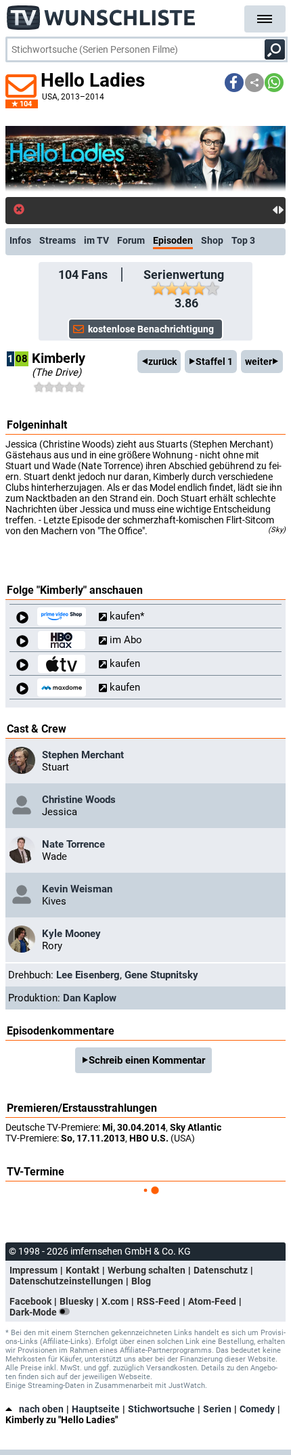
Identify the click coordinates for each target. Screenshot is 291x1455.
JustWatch (187, 1385)
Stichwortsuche (161, 1409)
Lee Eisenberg (88, 975)
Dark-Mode (34, 1312)
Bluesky (76, 1301)
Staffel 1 (214, 361)
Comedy (257, 1409)
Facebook (30, 1301)
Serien (217, 1409)
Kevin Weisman (77, 889)
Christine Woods (79, 800)
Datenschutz (221, 1270)
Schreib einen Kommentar (147, 1060)
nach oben (41, 1409)
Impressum (33, 1270)
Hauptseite (96, 1409)
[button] (234, 82)
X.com (115, 1301)
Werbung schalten (146, 1270)
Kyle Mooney (71, 934)
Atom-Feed (212, 1301)
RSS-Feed (158, 1301)
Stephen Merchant (83, 755)
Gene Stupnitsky (161, 975)
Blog (141, 1281)
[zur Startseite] (101, 13)
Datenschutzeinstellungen (66, 1281)
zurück (162, 361)
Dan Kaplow (89, 998)
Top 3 (243, 240)
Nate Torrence (73, 844)
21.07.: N (51, 209)
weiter (258, 361)
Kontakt (82, 1270)
